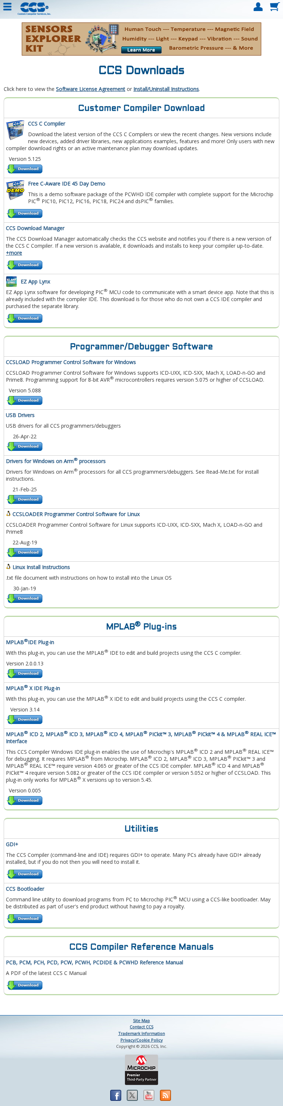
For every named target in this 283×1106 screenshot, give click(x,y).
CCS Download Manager (35, 228)
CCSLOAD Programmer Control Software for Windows (71, 361)
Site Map (141, 1020)
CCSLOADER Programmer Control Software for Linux (76, 513)
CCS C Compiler (46, 123)
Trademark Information (141, 1033)
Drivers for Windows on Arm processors (56, 460)
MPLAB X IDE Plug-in (33, 688)
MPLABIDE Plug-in (30, 642)
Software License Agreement (90, 88)
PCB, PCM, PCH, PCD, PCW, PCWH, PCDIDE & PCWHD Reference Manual (94, 962)
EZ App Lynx (35, 281)
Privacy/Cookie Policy (141, 1040)
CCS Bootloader (25, 888)
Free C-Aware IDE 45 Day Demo (66, 183)
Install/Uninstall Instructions (166, 88)
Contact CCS (141, 1026)
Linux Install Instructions (41, 566)
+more (14, 252)
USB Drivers (20, 414)
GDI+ (12, 844)
